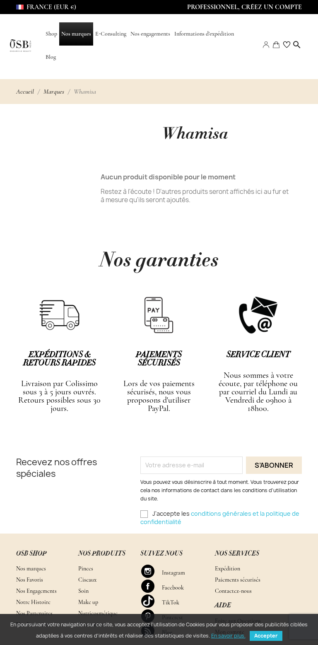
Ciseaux (87, 579)
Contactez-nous (233, 590)
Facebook (151, 586)
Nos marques (31, 568)
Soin (83, 590)
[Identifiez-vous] (266, 43)
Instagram (151, 571)
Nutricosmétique (98, 613)
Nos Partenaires (34, 613)
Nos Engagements (36, 590)
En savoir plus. (228, 635)
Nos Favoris (29, 579)
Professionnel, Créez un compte (244, 7)
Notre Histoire (33, 602)
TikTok (151, 601)
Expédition (227, 568)
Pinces (85, 568)
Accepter (266, 635)
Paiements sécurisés (237, 579)
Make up (88, 602)
